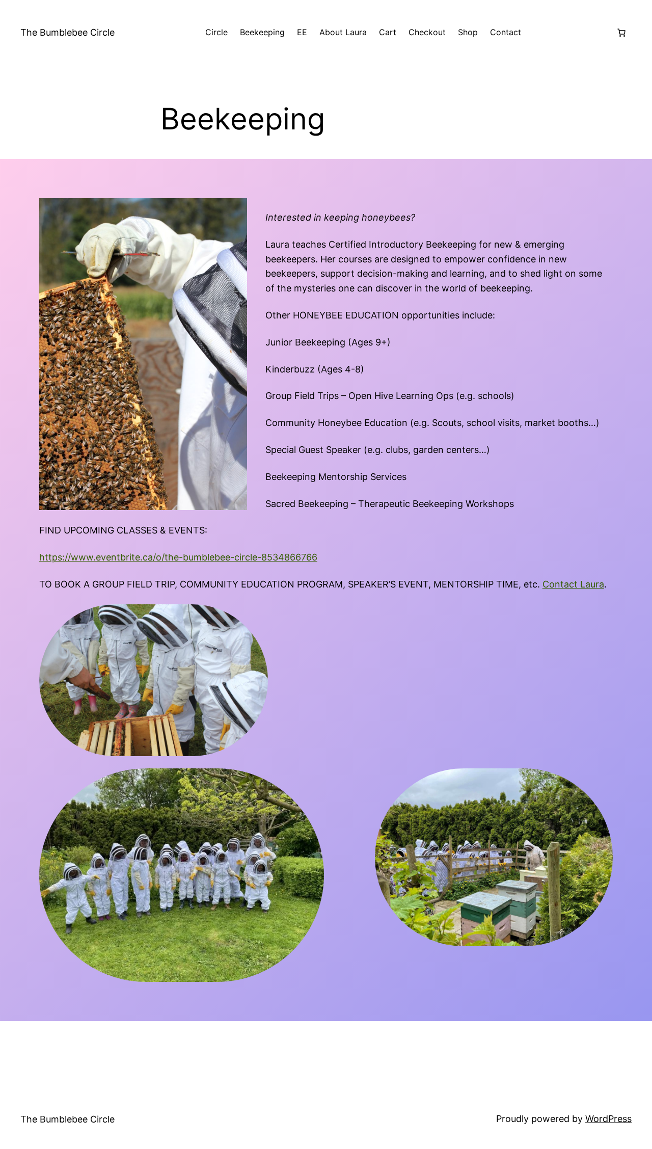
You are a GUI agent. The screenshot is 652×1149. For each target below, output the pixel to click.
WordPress (608, 1118)
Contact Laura (573, 584)
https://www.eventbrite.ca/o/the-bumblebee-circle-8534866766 (178, 557)
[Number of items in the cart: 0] (621, 32)
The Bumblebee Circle (67, 32)
